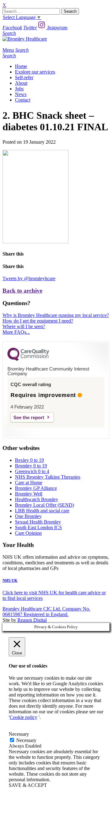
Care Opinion (28, 533)
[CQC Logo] (28, 359)
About (21, 83)
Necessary (26, 740)
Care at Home (28, 482)
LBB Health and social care (42, 510)
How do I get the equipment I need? (37, 320)
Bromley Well (28, 493)
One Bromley (28, 516)
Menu (8, 50)
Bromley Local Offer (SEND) (44, 505)
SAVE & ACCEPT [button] (28, 785)
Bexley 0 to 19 (29, 460)
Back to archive (22, 290)
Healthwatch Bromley (36, 499)
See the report (28, 417)
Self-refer (24, 77)
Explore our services (35, 71)
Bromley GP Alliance (36, 488)
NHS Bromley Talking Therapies (47, 477)
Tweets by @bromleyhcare (28, 278)
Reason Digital (32, 620)
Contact (22, 100)
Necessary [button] (19, 734)
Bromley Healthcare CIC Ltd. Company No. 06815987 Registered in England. (46, 611)
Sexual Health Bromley (38, 521)
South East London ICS (38, 527)
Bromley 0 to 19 (31, 465)
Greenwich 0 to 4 (32, 471)
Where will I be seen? (23, 326)
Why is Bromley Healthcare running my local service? (55, 315)
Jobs (19, 88)
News (20, 94)
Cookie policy (23, 717)
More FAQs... (16, 332)
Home (21, 66)
